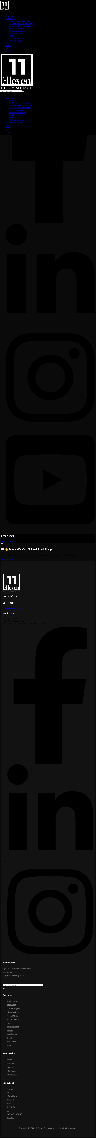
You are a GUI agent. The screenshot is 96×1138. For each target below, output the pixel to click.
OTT (9, 1045)
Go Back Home (7, 559)
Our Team (11, 1071)
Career (10, 1067)
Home (9, 1059)
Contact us (12, 1075)
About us (11, 1063)
